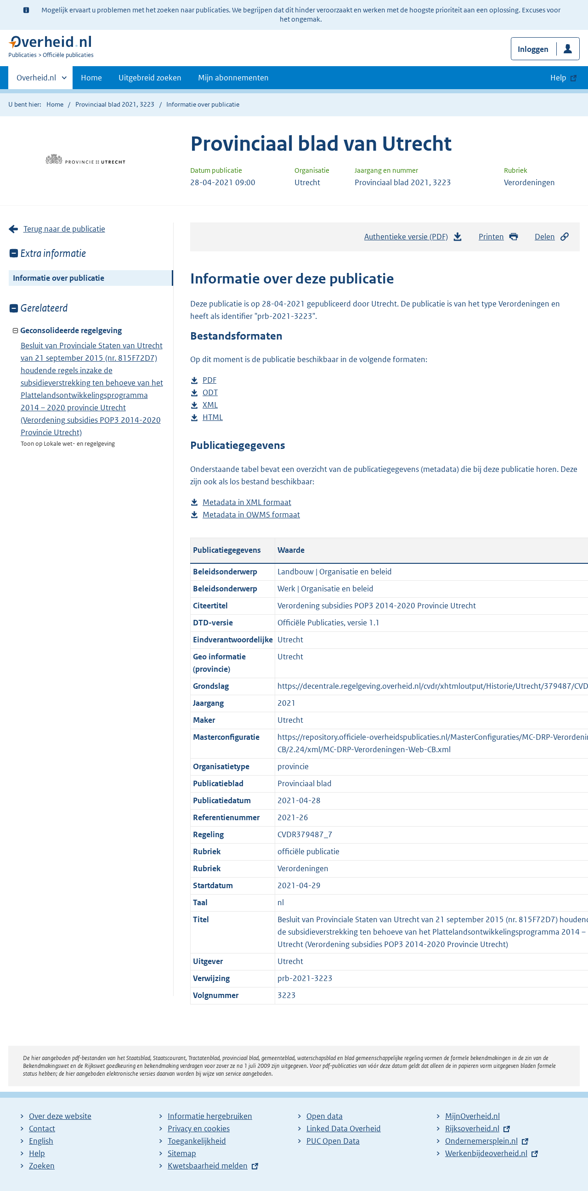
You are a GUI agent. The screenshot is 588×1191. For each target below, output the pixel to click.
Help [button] (558, 78)
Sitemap (182, 1153)
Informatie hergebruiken (210, 1116)
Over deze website (60, 1116)
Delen (545, 237)
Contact (42, 1128)
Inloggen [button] (533, 49)
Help (37, 1153)
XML (210, 405)
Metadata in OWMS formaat (251, 515)
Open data (324, 1116)
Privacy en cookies (199, 1128)
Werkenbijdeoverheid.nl (486, 1153)
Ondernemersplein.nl (481, 1141)
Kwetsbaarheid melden (208, 1166)
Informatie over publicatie (58, 278)
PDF (209, 380)
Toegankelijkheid (197, 1141)
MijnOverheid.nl (472, 1116)
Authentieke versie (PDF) (408, 239)
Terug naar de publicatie (64, 229)
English (41, 1141)
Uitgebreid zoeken (150, 78)
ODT (210, 393)
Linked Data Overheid (343, 1128)
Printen (491, 237)
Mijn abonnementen (233, 78)
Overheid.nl (36, 81)
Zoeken (42, 1166)
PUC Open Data (333, 1141)
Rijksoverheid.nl (472, 1128)
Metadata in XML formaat (247, 503)
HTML (213, 418)
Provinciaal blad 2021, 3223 (114, 104)
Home (91, 78)
